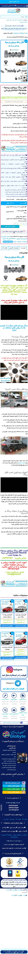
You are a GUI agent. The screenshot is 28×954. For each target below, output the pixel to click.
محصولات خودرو (17, 241)
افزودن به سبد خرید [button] (21, 626)
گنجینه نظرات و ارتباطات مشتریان (17, 880)
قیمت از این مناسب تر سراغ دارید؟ (14, 101)
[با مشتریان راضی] (14, 710)
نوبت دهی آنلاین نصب (9, 952)
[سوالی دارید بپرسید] (5, 710)
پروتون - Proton (16, 239)
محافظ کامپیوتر (23, 22)
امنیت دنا (6, 819)
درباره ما (24, 882)
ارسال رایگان (23, 699)
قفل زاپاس (20, 20)
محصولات (15, 33)
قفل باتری (9, 20)
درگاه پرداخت (18, 882)
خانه (26, 33)
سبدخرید (13, 951)
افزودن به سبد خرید (10, 226)
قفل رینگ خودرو (7, 239)
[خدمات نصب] (5, 695)
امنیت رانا (11, 819)
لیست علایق (19, 952)
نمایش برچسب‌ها (8, 241)
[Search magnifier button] (26, 17)
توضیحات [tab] (23, 248)
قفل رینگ (14, 20)
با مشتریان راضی (14, 714)
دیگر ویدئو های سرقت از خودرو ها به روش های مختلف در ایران (14, 327)
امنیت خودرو (6, 236)
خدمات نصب (5, 699)
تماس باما (5, 880)
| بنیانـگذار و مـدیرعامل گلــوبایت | (13, 741)
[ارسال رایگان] (22, 695)
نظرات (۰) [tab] (5, 248)
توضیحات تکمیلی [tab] (13, 248)
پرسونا (22, 239)
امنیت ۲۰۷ (18, 819)
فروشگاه (22, 33)
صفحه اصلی (20, 951)
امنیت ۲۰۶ (24, 819)
